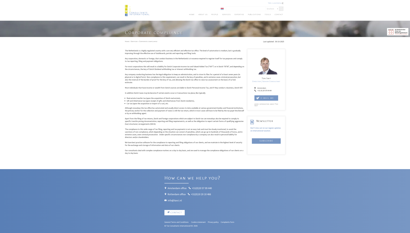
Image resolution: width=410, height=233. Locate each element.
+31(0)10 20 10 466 (201, 194)
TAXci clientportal (274, 3)
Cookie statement (198, 222)
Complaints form (227, 222)
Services (226, 15)
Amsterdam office (177, 188)
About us (202, 15)
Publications (254, 15)
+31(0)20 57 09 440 (202, 188)
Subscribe (266, 141)
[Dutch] (222, 8)
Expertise (239, 15)
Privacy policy (213, 222)
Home (192, 15)
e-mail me (267, 98)
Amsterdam (261, 88)
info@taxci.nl (175, 200)
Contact (279, 15)
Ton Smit (266, 105)
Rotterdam (173, 194)
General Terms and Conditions (176, 222)
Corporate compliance (148, 41)
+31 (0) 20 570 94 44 (264, 90)
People (214, 15)
